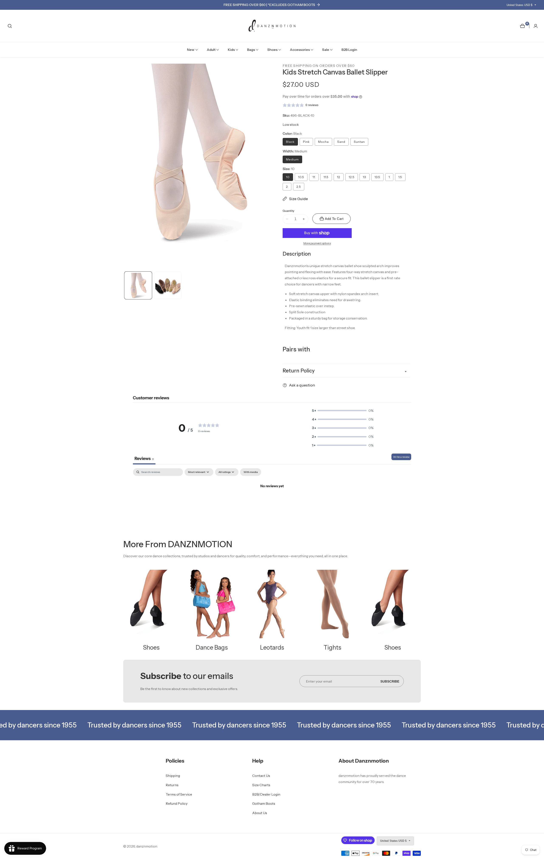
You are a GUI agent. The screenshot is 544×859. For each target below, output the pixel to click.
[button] (190, 49)
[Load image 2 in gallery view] (168, 285)
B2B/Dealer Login (266, 794)
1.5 (400, 177)
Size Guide (298, 198)
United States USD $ (520, 5)
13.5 (377, 177)
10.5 (301, 177)
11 (314, 177)
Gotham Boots (263, 803)
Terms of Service (179, 794)
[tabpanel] (272, 500)
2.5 (298, 187)
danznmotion (146, 846)
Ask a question (302, 385)
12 (338, 177)
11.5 (326, 177)
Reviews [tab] (144, 458)
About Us (259, 813)
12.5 (351, 177)
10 (288, 177)
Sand (341, 142)
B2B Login (349, 49)
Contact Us (261, 775)
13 (364, 177)
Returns (172, 785)
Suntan (359, 142)
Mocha (323, 142)
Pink (306, 142)
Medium (292, 159)
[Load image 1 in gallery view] (138, 285)
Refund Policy (176, 803)
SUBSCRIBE (389, 681)
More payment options (317, 243)
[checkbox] (250, 472)
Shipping (173, 775)
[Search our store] (9, 26)
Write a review (401, 456)
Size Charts (261, 785)
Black (290, 142)
